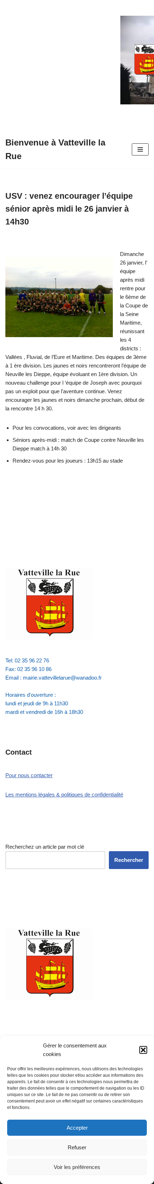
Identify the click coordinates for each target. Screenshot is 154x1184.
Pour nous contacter (29, 775)
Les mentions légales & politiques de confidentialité (64, 794)
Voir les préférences (77, 1167)
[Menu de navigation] (140, 149)
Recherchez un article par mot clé (44, 847)
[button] (143, 1050)
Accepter (77, 1128)
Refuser (77, 1147)
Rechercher (128, 860)
